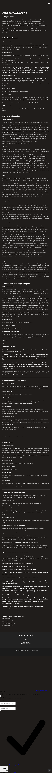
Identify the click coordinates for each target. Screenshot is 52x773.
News (26, 641)
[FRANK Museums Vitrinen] (9, 3)
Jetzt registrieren (14, 772)
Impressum (26, 642)
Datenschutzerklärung (26, 643)
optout (12, 368)
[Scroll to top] (49, 770)
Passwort (2, 705)
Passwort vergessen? (14, 764)
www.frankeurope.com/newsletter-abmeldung (12, 486)
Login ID (2, 700)
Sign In (7, 770)
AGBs (26, 645)
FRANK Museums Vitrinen (41, 690)
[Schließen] (0, 696)
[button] (49, 3)
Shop (26, 639)
